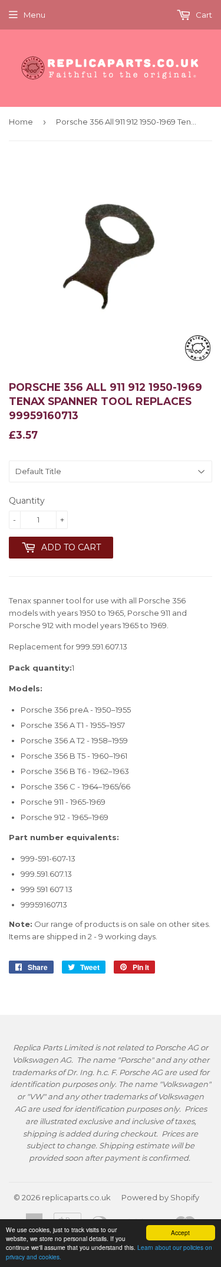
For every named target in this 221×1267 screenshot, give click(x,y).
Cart (203, 14)
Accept (180, 1232)
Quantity (27, 500)
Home (21, 121)
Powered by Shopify (160, 1197)
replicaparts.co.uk (76, 1197)
